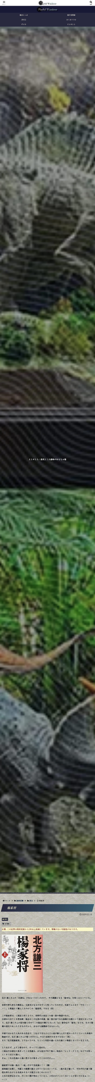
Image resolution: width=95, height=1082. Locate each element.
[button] (88, 606)
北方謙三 (7, 923)
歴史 (6, 919)
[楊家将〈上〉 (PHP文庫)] (22, 963)
